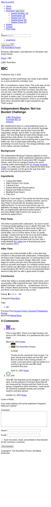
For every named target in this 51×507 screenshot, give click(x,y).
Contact (9, 27)
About (8, 8)
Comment (5, 410)
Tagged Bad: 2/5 (18, 16)
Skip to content (7, 2)
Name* (4, 430)
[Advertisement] (25, 480)
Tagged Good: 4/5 (18, 20)
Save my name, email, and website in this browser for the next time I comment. (24, 441)
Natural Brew (16, 315)
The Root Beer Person (11, 48)
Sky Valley (18, 242)
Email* (4, 435)
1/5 (7, 307)
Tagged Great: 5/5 (18, 22)
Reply (22, 342)
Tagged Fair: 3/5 (18, 18)
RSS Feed (10, 29)
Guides (9, 24)
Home (8, 6)
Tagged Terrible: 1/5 (19, 13)
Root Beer (10, 11)
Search (4, 35)
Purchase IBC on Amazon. (13, 120)
